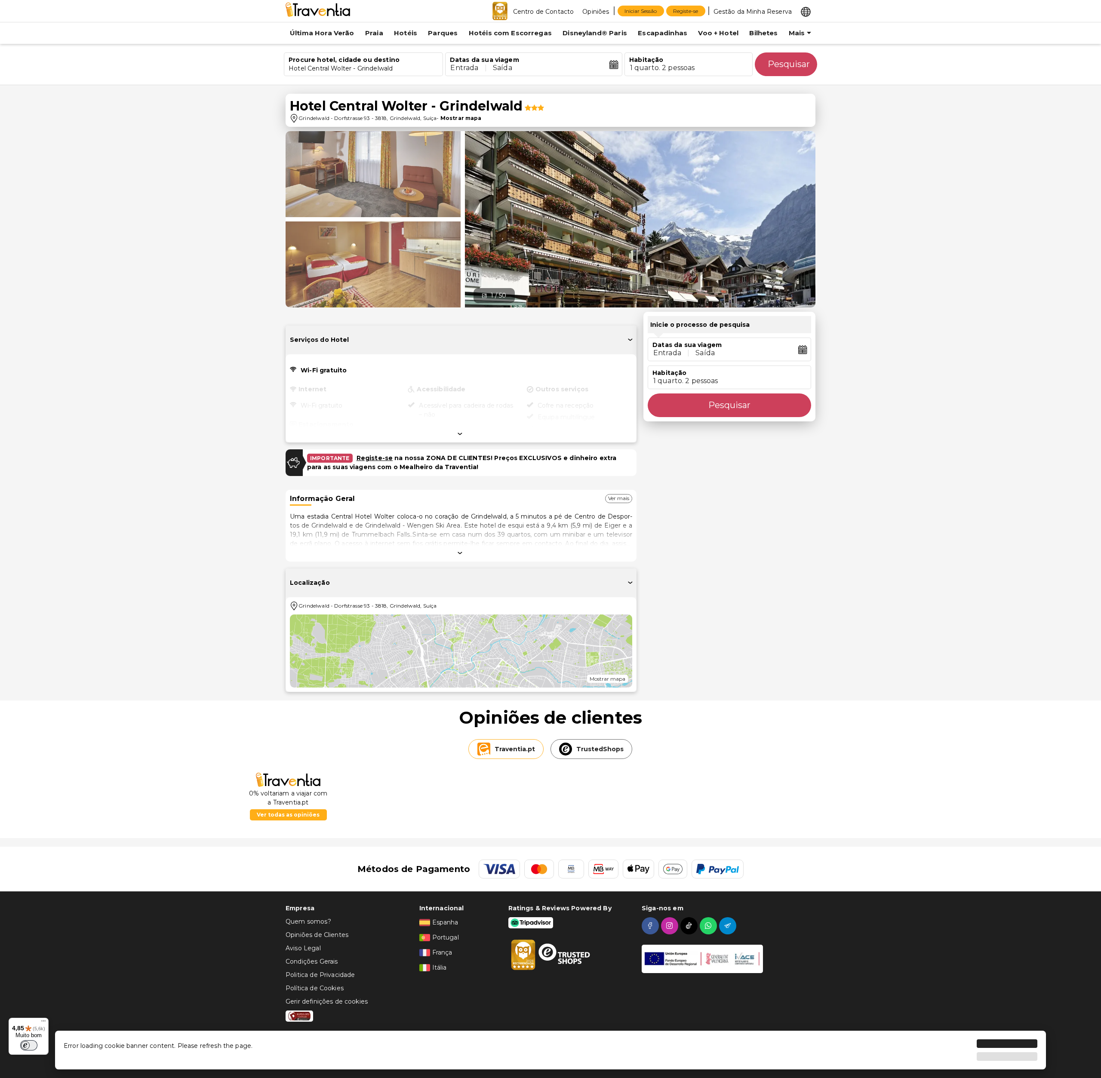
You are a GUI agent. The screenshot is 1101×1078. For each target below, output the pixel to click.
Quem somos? (308, 921)
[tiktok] (690, 925)
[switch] (28, 1045)
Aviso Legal (303, 948)
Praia (374, 33)
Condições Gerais (312, 961)
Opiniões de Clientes (317, 935)
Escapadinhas (662, 33)
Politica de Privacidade (320, 975)
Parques (443, 33)
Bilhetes (763, 33)
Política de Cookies (315, 988)
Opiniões (595, 11)
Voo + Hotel (718, 33)
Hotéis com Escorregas (510, 33)
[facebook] (651, 925)
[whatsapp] (709, 925)
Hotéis (405, 33)
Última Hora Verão (322, 33)
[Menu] (43, 1023)
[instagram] (670, 925)
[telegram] (728, 925)
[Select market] (805, 11)
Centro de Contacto (543, 11)
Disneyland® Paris (595, 33)
